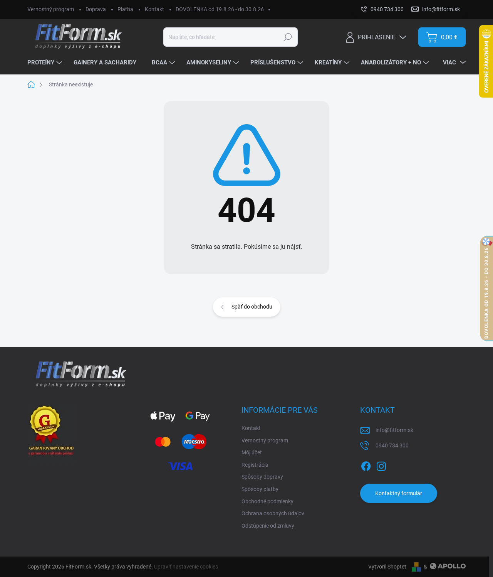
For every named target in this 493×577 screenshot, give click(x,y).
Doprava (96, 9)
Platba (125, 9)
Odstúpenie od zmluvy (267, 526)
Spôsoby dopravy (262, 477)
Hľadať (288, 37)
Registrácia (254, 465)
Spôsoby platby (259, 489)
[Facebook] (366, 465)
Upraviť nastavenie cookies (186, 567)
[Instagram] (381, 465)
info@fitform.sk (394, 430)
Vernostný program (50, 9)
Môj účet (251, 452)
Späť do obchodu (251, 307)
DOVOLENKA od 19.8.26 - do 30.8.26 (220, 9)
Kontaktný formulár (398, 493)
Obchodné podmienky (267, 501)
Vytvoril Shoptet (387, 567)
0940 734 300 (392, 445)
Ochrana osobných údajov (272, 513)
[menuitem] (45, 62)
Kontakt (154, 9)
